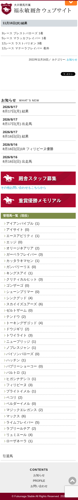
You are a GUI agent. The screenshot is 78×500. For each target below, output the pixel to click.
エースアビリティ (20, 236)
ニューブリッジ (18, 341)
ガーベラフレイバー (21, 254)
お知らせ (72, 59)
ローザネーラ (16, 441)
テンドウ (13, 317)
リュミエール (16, 435)
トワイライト (16, 335)
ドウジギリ (14, 329)
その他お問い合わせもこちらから (23, 187)
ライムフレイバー (20, 422)
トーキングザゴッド (21, 323)
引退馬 (8, 456)
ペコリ (11, 397)
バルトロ (13, 372)
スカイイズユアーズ (21, 304)
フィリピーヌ (16, 385)
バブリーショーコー (21, 366)
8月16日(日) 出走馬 (17, 161)
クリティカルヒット (21, 279)
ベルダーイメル (18, 403)
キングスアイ (16, 273)
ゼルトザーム (16, 310)
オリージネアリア (20, 248)
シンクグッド (16, 298)
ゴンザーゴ (14, 285)
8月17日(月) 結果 (16, 111)
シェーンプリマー (20, 292)
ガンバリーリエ (18, 267)
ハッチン (13, 360)
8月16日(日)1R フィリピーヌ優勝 (28, 149)
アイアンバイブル (20, 223)
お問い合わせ (39, 486)
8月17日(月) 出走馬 (17, 124)
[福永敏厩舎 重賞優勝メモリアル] (38, 206)
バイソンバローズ (20, 354)
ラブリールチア (18, 428)
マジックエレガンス (21, 410)
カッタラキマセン (20, 261)
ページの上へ (72, 481)
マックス (13, 416)
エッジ (11, 242)
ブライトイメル (18, 391)
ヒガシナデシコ (18, 379)
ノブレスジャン (18, 348)
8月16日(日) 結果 (16, 136)
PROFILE (39, 480)
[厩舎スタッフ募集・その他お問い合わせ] (38, 184)
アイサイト (14, 229)
